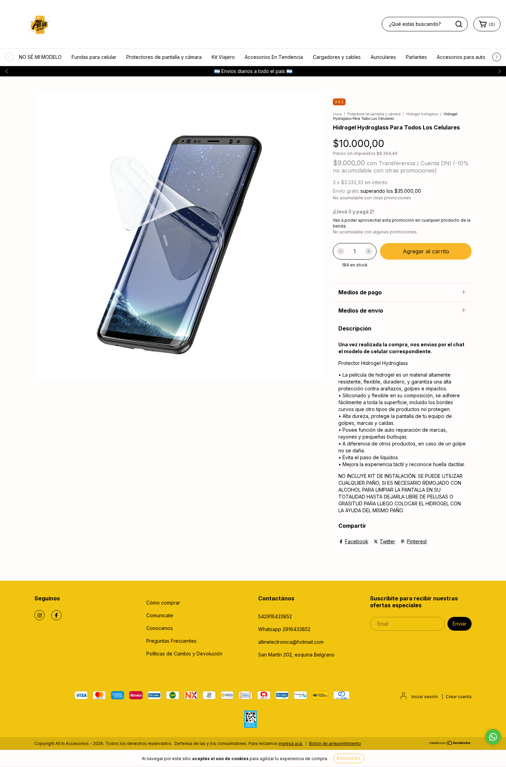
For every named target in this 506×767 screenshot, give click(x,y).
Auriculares (383, 57)
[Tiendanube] (450, 743)
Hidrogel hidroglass (422, 114)
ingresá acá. (290, 743)
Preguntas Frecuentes (171, 641)
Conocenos (159, 628)
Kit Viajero (223, 57)
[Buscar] (459, 24)
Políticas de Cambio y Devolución (184, 653)
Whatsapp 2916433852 (284, 629)
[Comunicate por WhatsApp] (493, 737)
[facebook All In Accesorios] (56, 615)
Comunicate (159, 615)
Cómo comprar (163, 603)
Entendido (349, 758)
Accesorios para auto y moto (469, 57)
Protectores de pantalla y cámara (164, 57)
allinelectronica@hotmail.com (291, 642)
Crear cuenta (459, 696)
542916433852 (275, 616)
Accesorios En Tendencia (274, 57)
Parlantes (416, 57)
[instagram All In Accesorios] (39, 615)
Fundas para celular (94, 57)
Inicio (337, 114)
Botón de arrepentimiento (335, 743)
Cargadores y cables (337, 57)
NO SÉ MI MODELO (40, 57)
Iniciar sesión (424, 696)
